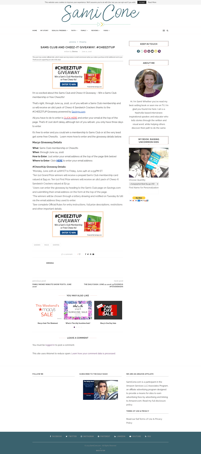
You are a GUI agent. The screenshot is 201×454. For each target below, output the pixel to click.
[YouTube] (152, 51)
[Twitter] (141, 51)
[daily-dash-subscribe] (100, 390)
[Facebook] (138, 51)
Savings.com (78, 111)
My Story (44, 30)
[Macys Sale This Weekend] (48, 310)
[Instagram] (155, 51)
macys (46, 244)
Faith (73, 30)
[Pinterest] (145, 51)
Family (83, 30)
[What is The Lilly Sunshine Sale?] (78, 310)
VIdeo (106, 30)
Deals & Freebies (59, 30)
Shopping (82, 42)
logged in (50, 345)
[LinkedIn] (148, 51)
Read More (152, 2)
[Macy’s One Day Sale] (108, 310)
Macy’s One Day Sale (108, 323)
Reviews (94, 30)
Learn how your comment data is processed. (93, 353)
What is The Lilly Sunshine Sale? (78, 323)
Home (34, 30)
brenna (75, 51)
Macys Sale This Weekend (48, 323)
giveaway (72, 42)
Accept (142, 2)
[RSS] (159, 51)
